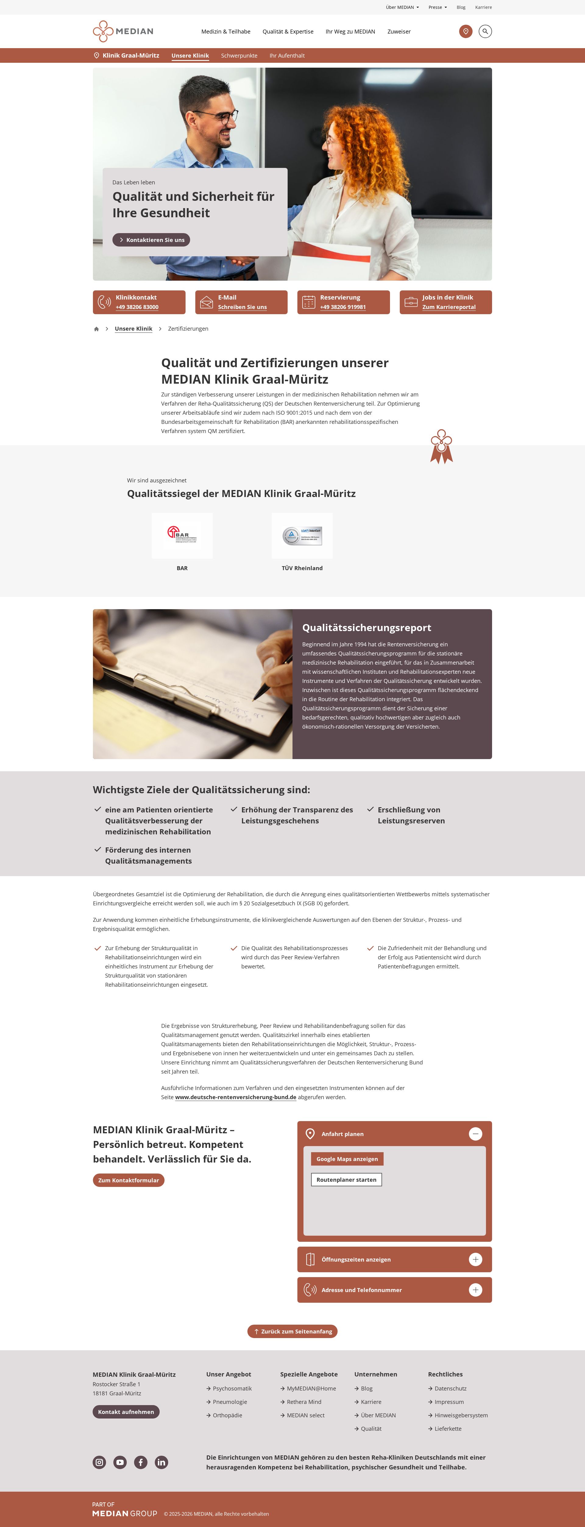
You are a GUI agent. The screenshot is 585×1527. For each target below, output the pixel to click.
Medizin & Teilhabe (225, 31)
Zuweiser (399, 31)
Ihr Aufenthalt (287, 55)
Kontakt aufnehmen (126, 1411)
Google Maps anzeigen (347, 1159)
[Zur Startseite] (123, 31)
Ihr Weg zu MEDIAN (350, 31)
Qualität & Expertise (288, 31)
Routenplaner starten (347, 1179)
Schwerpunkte (239, 55)
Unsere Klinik (190, 55)
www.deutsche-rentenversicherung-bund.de (235, 1097)
